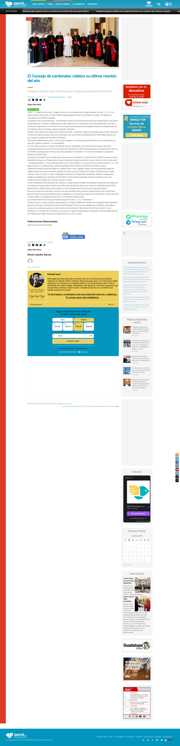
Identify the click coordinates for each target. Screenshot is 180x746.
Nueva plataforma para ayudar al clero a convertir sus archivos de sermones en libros (136, 299)
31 (144, 560)
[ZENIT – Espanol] (18, 4)
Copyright (157, 737)
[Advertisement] (73, 383)
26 (125, 560)
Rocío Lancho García (56, 97)
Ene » (129, 564)
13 (129, 552)
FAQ (110, 737)
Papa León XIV (38, 4)
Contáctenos (167, 737)
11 (148, 548)
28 (133, 560)
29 (137, 560)
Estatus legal (148, 737)
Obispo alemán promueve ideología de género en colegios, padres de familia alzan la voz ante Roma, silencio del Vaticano (140, 384)
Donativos (92, 4)
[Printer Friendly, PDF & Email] (33, 109)
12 (125, 552)
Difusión (139, 737)
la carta (112, 163)
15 (137, 552)
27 (129, 560)
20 (129, 556)
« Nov (125, 564)
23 (141, 556)
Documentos (78, 4)
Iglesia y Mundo (63, 4)
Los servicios (130, 737)
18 (148, 552)
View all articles (34, 267)
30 (141, 560)
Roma (50, 4)
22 (137, 556)
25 (148, 556)
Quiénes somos (102, 737)
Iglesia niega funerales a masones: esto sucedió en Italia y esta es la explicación (141, 358)
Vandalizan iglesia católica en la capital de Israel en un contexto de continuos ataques (81, 11)
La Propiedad (119, 737)
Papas (29, 19)
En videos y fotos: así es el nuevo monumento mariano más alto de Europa (141, 370)
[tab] (130, 689)
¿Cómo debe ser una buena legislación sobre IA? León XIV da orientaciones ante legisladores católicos (136, 279)
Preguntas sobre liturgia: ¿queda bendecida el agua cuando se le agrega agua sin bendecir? (140, 330)
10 (144, 548)
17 (144, 552)
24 (144, 556)
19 (125, 556)
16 (141, 552)
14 (133, 552)
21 (133, 556)
